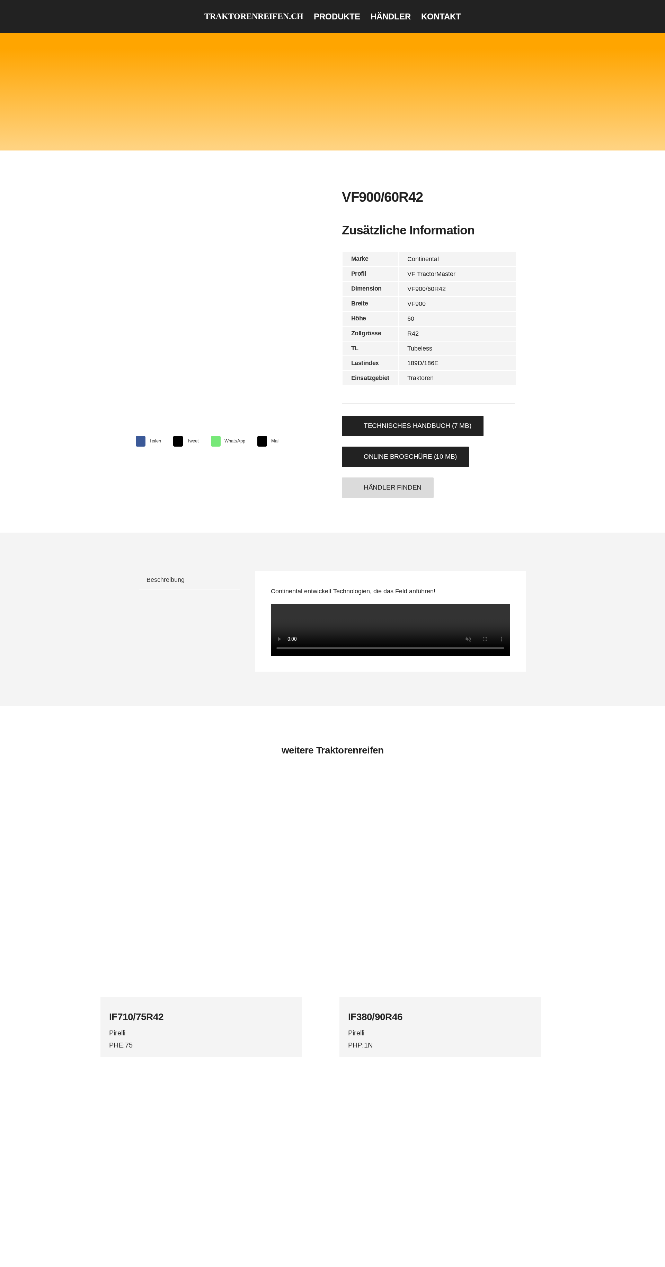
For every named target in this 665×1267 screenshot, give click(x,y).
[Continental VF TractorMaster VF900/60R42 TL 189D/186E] (211, 296)
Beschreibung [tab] (166, 579)
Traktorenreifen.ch (253, 16)
